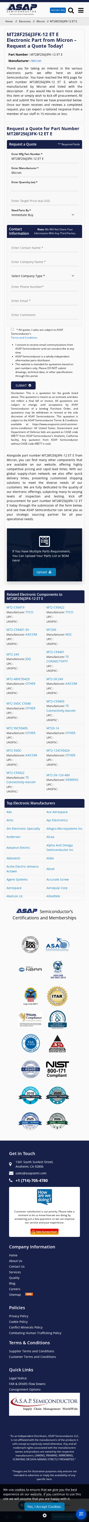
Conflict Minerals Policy (26, 1327)
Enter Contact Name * (24, 243)
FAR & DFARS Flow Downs (27, 1384)
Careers (14, 1289)
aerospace (14, 888)
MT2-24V (12, 654)
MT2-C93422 (55, 607)
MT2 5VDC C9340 (18, 703)
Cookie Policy (18, 1322)
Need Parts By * (21, 210)
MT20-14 (52, 728)
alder (50, 858)
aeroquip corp (57, 888)
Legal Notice (18, 1378)
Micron (41, 21)
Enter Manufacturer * (25, 168)
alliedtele (53, 896)
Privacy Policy (18, 1316)
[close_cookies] (44, 1515)
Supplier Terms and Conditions (31, 1351)
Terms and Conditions (24, 337)
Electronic (25, 21)
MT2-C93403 (55, 701)
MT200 (51, 630)
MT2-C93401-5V (17, 630)
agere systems (17, 879)
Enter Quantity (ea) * (24, 182)
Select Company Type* (24, 271)
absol (50, 869)
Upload (43, 572)
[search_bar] (71, 10)
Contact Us (17, 1266)
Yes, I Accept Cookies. (44, 1506)
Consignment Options (25, 1389)
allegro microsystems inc (64, 828)
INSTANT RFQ (58, 10)
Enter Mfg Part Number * (27, 154)
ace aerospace (57, 812)
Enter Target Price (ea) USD (27, 196)
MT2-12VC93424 (58, 750)
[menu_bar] (81, 10)
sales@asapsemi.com (31, 1173)
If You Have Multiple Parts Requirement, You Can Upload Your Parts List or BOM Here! (41, 555)
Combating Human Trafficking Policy (35, 1333)
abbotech (13, 858)
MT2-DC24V (54, 679)
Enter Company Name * (25, 257)
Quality (14, 1278)
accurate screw (57, 879)
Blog (12, 1283)
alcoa (50, 837)
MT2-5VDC (13, 750)
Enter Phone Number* (24, 282)
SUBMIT (21, 385)
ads (9, 812)
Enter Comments (21, 310)
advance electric (18, 848)
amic (10, 820)
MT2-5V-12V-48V (58, 775)
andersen (13, 837)
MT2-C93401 (55, 652)
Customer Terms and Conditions (32, 1357)
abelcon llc (14, 896)
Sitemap (17, 1295)
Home (9, 21)
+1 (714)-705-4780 (32, 1180)
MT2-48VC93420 (18, 679)
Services (15, 1272)
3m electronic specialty (23, 828)
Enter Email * (18, 296)
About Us (15, 1261)
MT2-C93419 (15, 607)
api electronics (57, 820)
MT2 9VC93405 (17, 728)
